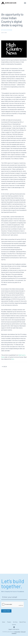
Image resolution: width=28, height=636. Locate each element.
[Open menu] (25, 3)
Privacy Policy (17, 631)
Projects (9, 622)
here (12, 359)
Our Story (15, 622)
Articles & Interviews (6, 29)
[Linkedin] (14, 627)
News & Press (22, 622)
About (3, 622)
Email (10, 629)
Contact (14, 624)
